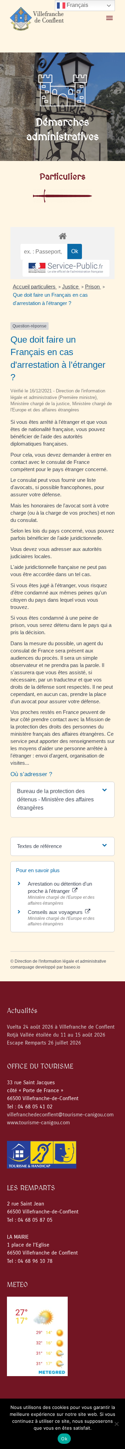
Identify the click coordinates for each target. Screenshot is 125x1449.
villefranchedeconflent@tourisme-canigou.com (60, 1115)
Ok (64, 1438)
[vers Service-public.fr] (66, 268)
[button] (62, 799)
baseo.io (72, 967)
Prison (93, 286)
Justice (71, 286)
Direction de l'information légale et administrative (60, 961)
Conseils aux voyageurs (56, 912)
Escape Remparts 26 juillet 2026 (44, 1043)
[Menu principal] (109, 18)
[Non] (116, 1423)
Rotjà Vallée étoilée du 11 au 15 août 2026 (56, 1035)
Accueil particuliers (35, 286)
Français (76, 5)
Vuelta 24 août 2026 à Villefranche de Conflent (61, 1027)
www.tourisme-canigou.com (38, 1123)
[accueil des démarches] (62, 235)
